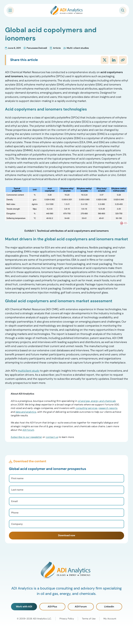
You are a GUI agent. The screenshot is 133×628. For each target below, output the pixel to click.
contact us (52, 437)
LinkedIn (109, 606)
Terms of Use (89, 618)
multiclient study (28, 370)
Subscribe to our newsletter (26, 437)
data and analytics (26, 412)
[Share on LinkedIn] (114, 60)
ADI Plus (52, 606)
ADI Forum (28, 430)
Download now (66, 535)
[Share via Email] (123, 60)
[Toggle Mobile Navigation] (10, 10)
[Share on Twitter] (105, 60)
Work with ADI (24, 606)
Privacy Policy (67, 618)
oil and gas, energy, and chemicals (97, 401)
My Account (109, 618)
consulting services (86, 408)
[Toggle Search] (123, 10)
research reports (107, 408)
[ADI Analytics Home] (66, 10)
